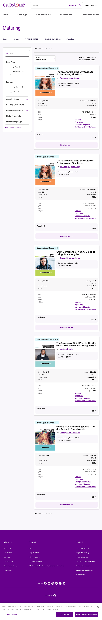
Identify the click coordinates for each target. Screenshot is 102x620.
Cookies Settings (10, 614)
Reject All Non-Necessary (86, 614)
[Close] (98, 607)
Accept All (64, 614)
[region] (51, 611)
